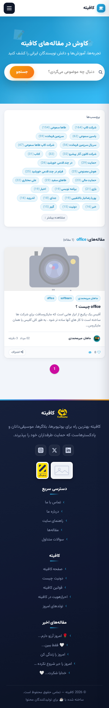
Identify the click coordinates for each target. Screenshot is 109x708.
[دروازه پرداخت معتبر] (42, 470)
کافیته (88, 8)
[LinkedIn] (68, 450)
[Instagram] (40, 450)
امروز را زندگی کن (52, 655)
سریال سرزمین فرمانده (79, 145)
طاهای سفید (55, 180)
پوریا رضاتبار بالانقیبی (80, 198)
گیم (48, 206)
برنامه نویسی (65, 189)
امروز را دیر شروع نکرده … (53, 664)
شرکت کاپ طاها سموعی (36, 145)
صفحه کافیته (53, 569)
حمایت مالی (85, 180)
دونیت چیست (52, 578)
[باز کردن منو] (9, 8)
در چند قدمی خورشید (56, 162)
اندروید (27, 198)
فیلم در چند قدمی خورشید (44, 171)
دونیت (69, 206)
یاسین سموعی (84, 136)
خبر (91, 206)
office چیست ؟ (88, 307)
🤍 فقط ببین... (53, 645)
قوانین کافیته (52, 588)
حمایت (89, 162)
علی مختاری (25, 180)
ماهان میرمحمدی (88, 298)
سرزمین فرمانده (51, 136)
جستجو (22, 72)
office (50, 298)
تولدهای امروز (53, 606)
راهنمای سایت (52, 521)
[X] (54, 450)
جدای (49, 198)
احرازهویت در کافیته (52, 597)
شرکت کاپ (85, 127)
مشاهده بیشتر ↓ (54, 217)
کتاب (34, 154)
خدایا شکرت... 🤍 (52, 673)
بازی (91, 189)
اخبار (40, 189)
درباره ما (53, 512)
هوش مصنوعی (84, 171)
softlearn (66, 298)
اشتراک (16, 352)
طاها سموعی (54, 127)
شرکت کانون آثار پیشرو (79, 154)
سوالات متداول (53, 539)
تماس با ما (53, 502)
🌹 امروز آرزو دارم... (52, 636)
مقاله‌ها (53, 530)
